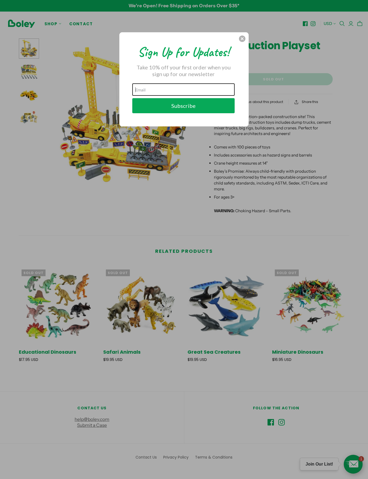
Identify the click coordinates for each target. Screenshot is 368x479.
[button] (242, 39)
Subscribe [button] (183, 105)
